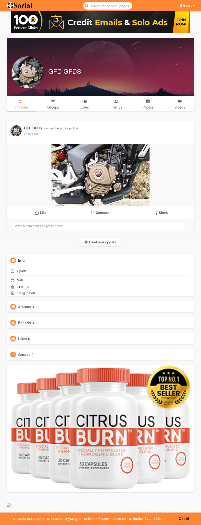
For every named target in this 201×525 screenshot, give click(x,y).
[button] (108, 5)
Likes (22, 339)
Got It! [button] (184, 519)
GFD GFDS (64, 70)
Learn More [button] (155, 518)
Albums (24, 307)
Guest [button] (187, 5)
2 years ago (31, 133)
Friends (24, 323)
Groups (24, 354)
